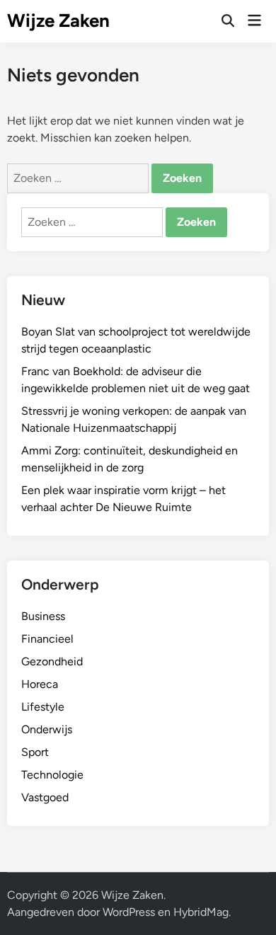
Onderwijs (46, 729)
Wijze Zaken (58, 20)
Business (43, 616)
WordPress (129, 912)
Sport (35, 752)
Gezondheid (52, 661)
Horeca (39, 684)
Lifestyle (42, 706)
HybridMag (201, 912)
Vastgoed (45, 797)
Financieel (47, 639)
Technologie (52, 774)
